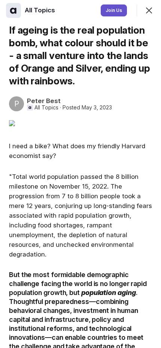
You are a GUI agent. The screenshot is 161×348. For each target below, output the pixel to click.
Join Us (114, 10)
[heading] (41, 10)
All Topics (46, 108)
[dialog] (80, 174)
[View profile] (13, 10)
